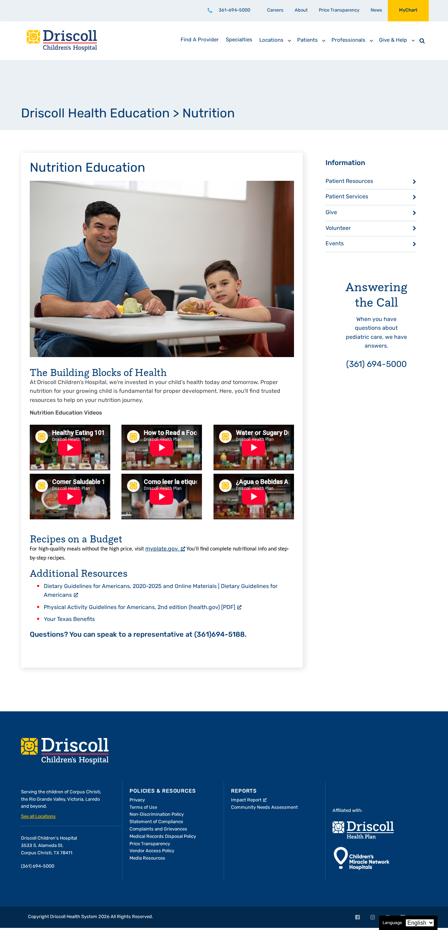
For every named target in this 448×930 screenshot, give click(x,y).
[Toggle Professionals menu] (371, 40)
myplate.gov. (162, 549)
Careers (275, 10)
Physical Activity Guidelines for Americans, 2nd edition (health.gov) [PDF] (139, 607)
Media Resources (147, 858)
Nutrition (208, 114)
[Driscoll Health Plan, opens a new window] (363, 830)
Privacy (137, 800)
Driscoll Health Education (95, 114)
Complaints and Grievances (158, 829)
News (376, 10)
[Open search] (422, 40)
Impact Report (246, 800)
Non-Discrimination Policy (157, 814)
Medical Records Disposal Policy (163, 836)
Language (392, 923)
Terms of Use (143, 807)
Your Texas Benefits (69, 619)
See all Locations (38, 816)
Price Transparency (339, 10)
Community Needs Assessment (264, 807)
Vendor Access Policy (152, 851)
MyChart (408, 10)
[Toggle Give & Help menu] (413, 40)
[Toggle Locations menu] (289, 40)
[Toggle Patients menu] (324, 40)
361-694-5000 (234, 10)
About (301, 10)
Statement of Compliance (156, 822)
